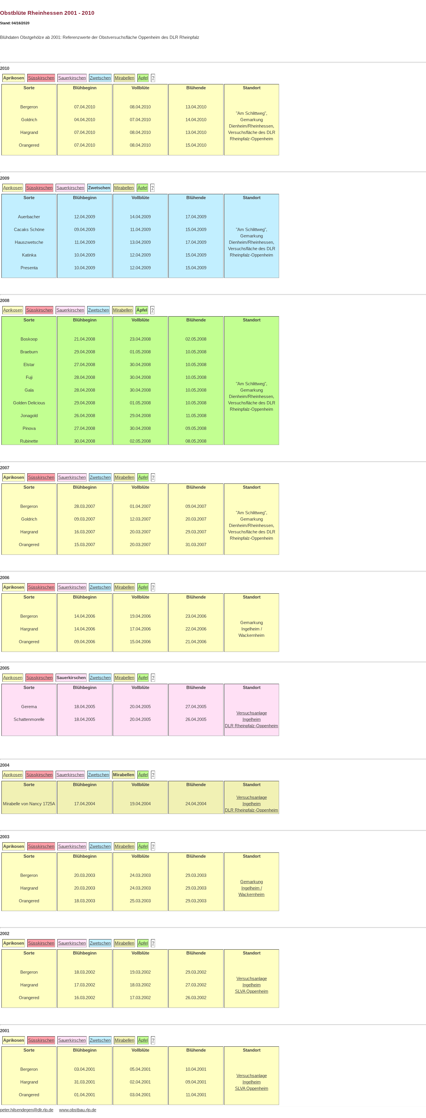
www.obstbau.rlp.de (77, 1110)
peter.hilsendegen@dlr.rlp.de (26, 1110)
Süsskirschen (41, 78)
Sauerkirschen (72, 78)
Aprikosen (12, 188)
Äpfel (143, 78)
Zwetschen (100, 78)
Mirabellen (124, 78)
